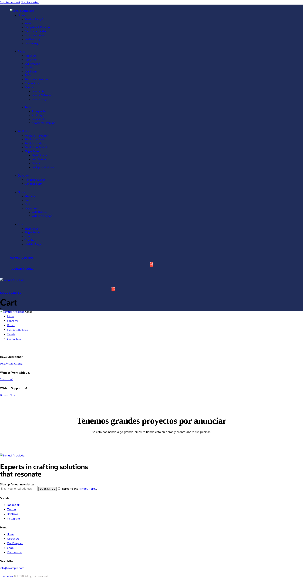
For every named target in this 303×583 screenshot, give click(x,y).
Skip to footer (30, 2)
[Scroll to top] (2, 580)
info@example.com (12, 568)
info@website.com (11, 363)
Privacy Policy (87, 489)
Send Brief (6, 379)
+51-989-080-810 (21, 258)
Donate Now (7, 395)
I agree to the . (79, 489)
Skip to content (10, 2)
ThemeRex (6, 576)
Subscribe (47, 488)
